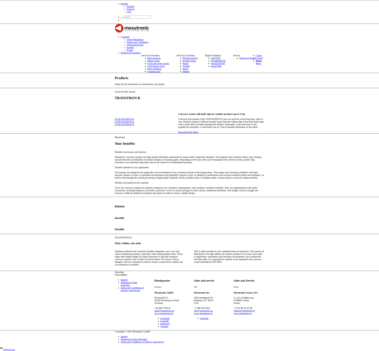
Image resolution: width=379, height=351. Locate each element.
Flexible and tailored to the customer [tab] (132, 182)
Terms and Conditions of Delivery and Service (132, 289)
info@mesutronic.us (203, 310)
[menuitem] (192, 8)
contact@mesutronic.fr (244, 310)
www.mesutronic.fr (243, 313)
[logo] (132, 32)
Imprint (124, 280)
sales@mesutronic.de (164, 310)
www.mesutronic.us (203, 313)
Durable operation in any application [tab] (132, 167)
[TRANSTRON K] (124, 119)
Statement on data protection (129, 283)
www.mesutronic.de (163, 313)
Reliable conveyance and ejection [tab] (130, 152)
